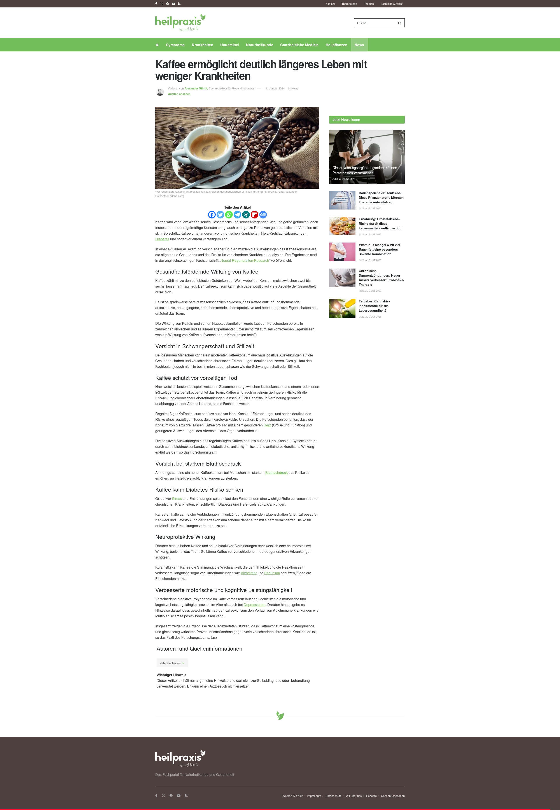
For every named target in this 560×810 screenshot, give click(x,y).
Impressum (314, 796)
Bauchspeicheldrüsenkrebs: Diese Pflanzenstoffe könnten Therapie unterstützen (381, 197)
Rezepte (371, 796)
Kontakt (330, 3)
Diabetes (162, 238)
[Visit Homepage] (180, 22)
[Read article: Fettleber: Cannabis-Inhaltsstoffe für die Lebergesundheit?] (342, 308)
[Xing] (246, 214)
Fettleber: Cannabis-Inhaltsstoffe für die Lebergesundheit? (374, 306)
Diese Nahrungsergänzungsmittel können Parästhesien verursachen (364, 170)
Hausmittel (229, 44)
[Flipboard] (254, 214)
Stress (177, 498)
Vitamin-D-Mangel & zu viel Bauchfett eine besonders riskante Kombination (379, 249)
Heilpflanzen (337, 44)
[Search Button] (400, 22)
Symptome (175, 44)
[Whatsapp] (229, 214)
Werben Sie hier (292, 796)
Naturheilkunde (259, 44)
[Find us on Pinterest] (167, 3)
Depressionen (255, 604)
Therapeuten (349, 3)
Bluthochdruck (276, 472)
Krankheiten (203, 44)
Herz (267, 425)
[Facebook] (212, 214)
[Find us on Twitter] (161, 3)
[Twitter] (220, 214)
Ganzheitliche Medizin (299, 44)
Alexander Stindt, (197, 88)
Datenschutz (333, 796)
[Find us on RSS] (179, 3)
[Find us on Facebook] (156, 3)
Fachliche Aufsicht (391, 3)
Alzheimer (249, 572)
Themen (369, 3)
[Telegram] (237, 214)
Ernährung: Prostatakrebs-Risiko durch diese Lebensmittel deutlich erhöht (380, 223)
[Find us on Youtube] (173, 3)
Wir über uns (354, 796)
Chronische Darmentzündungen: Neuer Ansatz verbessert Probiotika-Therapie (381, 277)
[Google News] (263, 214)
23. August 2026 (344, 179)
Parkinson (272, 572)
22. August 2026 (371, 316)
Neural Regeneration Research (244, 260)
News (359, 44)
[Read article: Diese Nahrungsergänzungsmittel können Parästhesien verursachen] (367, 157)
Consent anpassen (393, 796)
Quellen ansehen (179, 94)
